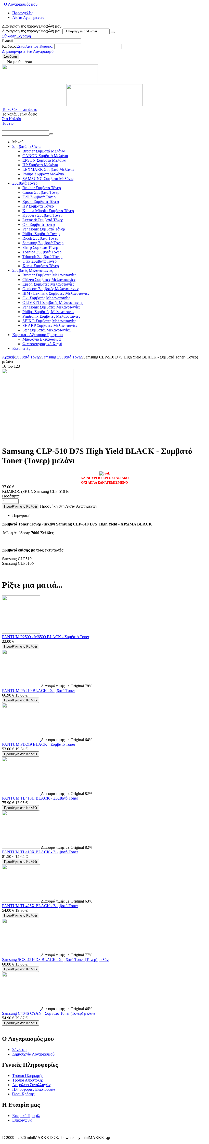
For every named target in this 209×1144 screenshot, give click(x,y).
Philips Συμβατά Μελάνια (43, 174)
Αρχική (8, 357)
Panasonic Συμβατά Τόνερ (43, 229)
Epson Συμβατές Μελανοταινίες (48, 284)
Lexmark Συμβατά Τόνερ (42, 220)
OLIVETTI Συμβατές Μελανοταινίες (52, 302)
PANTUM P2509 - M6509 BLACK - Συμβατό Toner (45, 637)
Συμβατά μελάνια (26, 146)
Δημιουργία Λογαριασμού (33, 1054)
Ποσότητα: (11, 496)
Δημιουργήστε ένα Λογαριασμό (28, 51)
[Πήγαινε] (113, 32)
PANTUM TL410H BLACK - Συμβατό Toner (40, 798)
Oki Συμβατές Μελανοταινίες (46, 298)
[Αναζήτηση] (51, 134)
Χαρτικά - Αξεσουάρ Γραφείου (37, 334)
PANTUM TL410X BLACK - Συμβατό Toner (40, 852)
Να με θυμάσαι (19, 62)
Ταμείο (8, 123)
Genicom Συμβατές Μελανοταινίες (50, 289)
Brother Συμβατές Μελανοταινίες (49, 275)
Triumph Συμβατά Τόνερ (42, 256)
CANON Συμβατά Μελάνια (45, 155)
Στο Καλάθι (11, 119)
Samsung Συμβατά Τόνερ (42, 243)
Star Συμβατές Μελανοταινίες (46, 330)
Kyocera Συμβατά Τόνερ (42, 215)
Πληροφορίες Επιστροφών (34, 1089)
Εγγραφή (23, 36)
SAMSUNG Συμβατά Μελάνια (47, 178)
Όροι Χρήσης (23, 1094)
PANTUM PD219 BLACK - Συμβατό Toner (38, 744)
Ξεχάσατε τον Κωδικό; (34, 46)
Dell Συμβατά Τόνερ (39, 197)
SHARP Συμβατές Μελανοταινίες (49, 325)
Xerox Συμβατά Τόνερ (40, 266)
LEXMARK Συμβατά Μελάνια (48, 169)
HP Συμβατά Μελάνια (40, 165)
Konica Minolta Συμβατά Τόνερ (48, 211)
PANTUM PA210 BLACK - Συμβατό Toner (38, 690)
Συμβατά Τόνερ (24, 183)
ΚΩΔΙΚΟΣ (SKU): (17, 491)
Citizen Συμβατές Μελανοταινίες (48, 279)
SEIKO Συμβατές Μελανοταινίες (49, 321)
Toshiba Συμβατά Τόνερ (41, 252)
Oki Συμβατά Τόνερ (38, 224)
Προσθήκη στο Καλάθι (20, 506)
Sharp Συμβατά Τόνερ (40, 247)
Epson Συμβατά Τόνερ (40, 201)
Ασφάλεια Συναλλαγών (31, 1085)
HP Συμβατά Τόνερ (38, 206)
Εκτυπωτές (21, 348)
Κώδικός (9, 46)
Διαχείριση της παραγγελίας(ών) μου (31, 31)
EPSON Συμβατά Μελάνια (44, 160)
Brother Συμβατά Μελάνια (43, 151)
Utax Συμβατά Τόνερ (39, 261)
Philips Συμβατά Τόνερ (41, 234)
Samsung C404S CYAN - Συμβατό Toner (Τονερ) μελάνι (48, 1013)
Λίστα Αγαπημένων (28, 17)
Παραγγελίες (22, 13)
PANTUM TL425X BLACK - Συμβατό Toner (40, 906)
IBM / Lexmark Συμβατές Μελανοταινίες (55, 293)
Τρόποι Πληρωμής (27, 1075)
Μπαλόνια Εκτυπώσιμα (41, 339)
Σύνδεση (9, 36)
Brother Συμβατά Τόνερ (41, 188)
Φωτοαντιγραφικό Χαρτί (42, 344)
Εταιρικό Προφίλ (26, 1115)
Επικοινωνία (22, 1120)
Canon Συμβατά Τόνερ (40, 192)
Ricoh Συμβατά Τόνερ (40, 238)
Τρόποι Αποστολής (27, 1080)
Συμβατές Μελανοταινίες (32, 270)
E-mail (7, 41)
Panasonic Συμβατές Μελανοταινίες (51, 307)
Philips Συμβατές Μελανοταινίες (48, 312)
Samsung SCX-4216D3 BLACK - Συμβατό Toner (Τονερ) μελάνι (55, 959)
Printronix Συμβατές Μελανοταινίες (51, 316)
